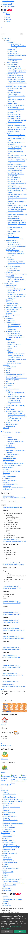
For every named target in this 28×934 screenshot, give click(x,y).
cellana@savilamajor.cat (10, 673)
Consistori (9, 438)
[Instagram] (10, 10)
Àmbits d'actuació (11, 449)
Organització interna (9, 462)
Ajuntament (7, 432)
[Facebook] (5, 10)
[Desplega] (12, 432)
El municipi (4, 855)
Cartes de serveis (8, 467)
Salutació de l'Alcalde (9, 458)
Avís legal (6, 903)
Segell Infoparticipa (9, 831)
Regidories (9, 445)
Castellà (8, 16)
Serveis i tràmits (5, 833)
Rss (4, 887)
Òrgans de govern (8, 460)
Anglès (8, 17)
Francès (8, 21)
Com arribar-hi (7, 859)
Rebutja (7, 931)
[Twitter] (2, 10)
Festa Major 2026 (8, 872)
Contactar (6, 898)
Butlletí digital (7, 888)
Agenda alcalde (10, 447)
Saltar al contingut (7, 3)
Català (8, 14)
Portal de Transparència (10, 484)
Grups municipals (13, 439)
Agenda (5, 704)
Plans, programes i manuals (11, 471)
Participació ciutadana (9, 480)
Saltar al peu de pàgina (9, 6)
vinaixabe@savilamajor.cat (11, 665)
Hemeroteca (7, 890)
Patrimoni (6, 475)
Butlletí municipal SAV (9, 885)
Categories (4, 501)
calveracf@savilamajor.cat (10, 612)
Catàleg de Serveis (8, 840)
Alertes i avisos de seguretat (11, 879)
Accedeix (3, 725)
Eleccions (6, 482)
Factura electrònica (9, 849)
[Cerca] (21, 34)
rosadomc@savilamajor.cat (11, 628)
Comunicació (7, 486)
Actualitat (4, 870)
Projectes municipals (9, 476)
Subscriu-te (4, 759)
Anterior (3, 745)
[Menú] (1, 36)
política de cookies (16, 926)
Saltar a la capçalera (8, 1)
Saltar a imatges (7, 4)
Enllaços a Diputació (9, 842)
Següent (8, 745)
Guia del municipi (8, 861)
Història (5, 866)
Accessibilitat (7, 905)
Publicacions (7, 711)
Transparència (7, 829)
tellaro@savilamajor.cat (10, 655)
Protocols (6, 469)
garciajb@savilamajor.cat (10, 681)
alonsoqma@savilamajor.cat (11, 563)
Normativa (6, 473)
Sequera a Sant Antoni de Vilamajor (13, 883)
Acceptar (20, 931)
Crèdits (5, 896)
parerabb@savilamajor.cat (11, 636)
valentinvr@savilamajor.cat (11, 539)
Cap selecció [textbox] (12, 501)
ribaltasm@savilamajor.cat (11, 647)
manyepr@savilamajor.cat (10, 620)
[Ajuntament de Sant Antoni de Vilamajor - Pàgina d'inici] (10, 29)
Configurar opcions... (6, 928)
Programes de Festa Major (11, 868)
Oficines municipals (9, 835)
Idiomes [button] (5, 12)
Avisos (5, 708)
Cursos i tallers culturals (10, 881)
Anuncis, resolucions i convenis (12, 465)
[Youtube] (8, 10)
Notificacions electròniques (11, 846)
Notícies (5, 709)
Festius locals (7, 857)
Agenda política (8, 706)
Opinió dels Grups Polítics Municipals (14, 498)
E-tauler (5, 838)
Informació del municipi (10, 862)
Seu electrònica (7, 478)
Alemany (8, 19)
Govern (18, 432)
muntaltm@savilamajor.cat (11, 601)
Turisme (5, 864)
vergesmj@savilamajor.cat (11, 586)
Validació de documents (10, 848)
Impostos (6, 851)
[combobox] (13, 501)
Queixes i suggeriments (10, 853)
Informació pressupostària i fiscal (13, 463)
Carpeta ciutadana (8, 844)
